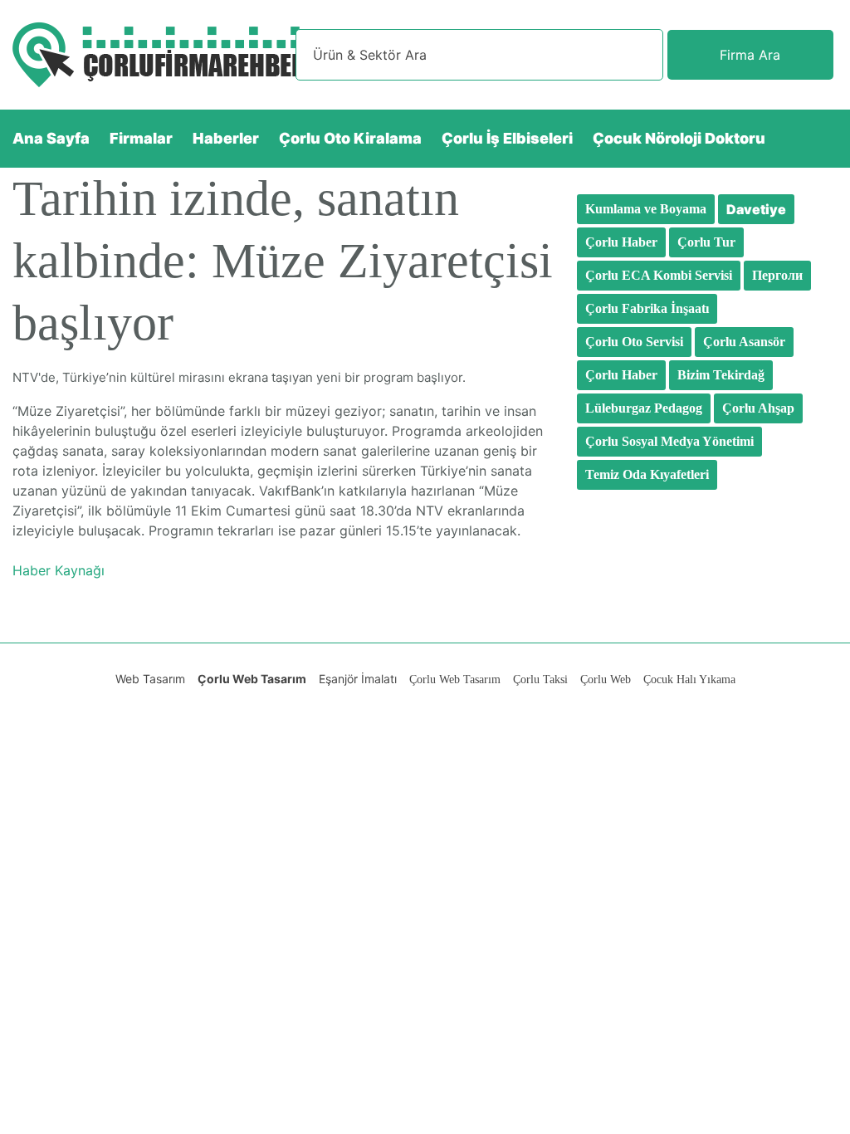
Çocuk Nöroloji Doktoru (679, 138)
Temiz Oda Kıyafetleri (647, 474)
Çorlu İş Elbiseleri (507, 138)
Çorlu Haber (621, 242)
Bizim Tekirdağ (721, 375)
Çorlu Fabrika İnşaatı (647, 308)
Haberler (226, 138)
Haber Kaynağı (58, 570)
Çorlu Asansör (744, 342)
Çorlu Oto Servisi (634, 342)
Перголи (777, 275)
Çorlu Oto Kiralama (350, 138)
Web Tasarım (150, 679)
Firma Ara (750, 54)
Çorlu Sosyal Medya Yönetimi (669, 441)
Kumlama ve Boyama (645, 209)
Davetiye (756, 209)
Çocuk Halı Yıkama (689, 679)
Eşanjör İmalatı (358, 679)
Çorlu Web (605, 679)
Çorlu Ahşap (758, 408)
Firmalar (141, 138)
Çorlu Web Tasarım (252, 679)
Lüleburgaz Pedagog (643, 408)
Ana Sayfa (51, 138)
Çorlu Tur (706, 242)
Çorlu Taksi (540, 679)
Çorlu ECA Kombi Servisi (658, 275)
